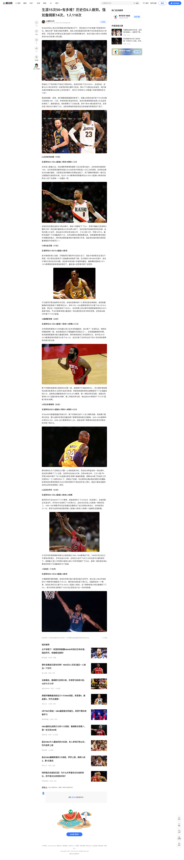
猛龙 (91, 470)
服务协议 (59, 846)
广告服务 (76, 846)
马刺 (78, 396)
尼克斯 (91, 311)
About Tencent (52, 846)
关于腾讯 (44, 846)
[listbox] (74, 713)
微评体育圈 (45, 719)
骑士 (52, 558)
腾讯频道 (100, 846)
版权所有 (77, 854)
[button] (137, 16)
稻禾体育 (44, 750)
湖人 (52, 255)
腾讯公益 (88, 846)
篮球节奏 (44, 734)
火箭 (74, 229)
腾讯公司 (72, 854)
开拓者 (89, 229)
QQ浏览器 (94, 846)
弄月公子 (44, 704)
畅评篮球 (44, 657)
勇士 (79, 308)
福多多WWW (46, 688)
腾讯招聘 (82, 846)
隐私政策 (65, 846)
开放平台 (71, 846)
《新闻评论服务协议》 (67, 787)
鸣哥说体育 (45, 781)
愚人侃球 (44, 673)
